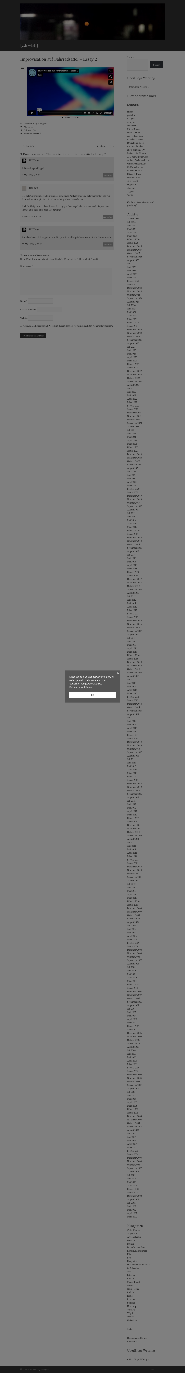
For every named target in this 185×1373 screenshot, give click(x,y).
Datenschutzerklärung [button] (80, 687)
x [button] (118, 672)
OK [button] (92, 695)
